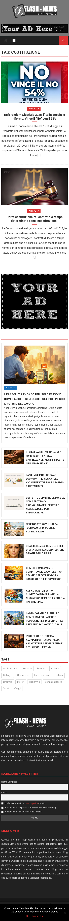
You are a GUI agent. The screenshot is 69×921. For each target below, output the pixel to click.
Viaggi (17, 688)
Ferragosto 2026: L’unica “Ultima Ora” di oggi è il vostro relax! (42, 528)
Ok (27, 916)
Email (4, 792)
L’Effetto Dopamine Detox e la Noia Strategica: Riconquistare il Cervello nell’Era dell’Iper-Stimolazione (45, 505)
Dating (6, 675)
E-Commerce (22, 675)
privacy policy (31, 803)
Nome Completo (9, 781)
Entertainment (42, 675)
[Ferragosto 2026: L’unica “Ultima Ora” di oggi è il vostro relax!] (13, 529)
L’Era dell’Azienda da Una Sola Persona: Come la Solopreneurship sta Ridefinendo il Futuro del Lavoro (34, 399)
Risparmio (34, 681)
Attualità (34, 109)
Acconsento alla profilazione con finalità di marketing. (30, 807)
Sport (6, 688)
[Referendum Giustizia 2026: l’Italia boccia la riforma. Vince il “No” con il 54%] (34, 82)
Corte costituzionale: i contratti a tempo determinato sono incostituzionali (35, 219)
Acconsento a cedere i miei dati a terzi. (23, 811)
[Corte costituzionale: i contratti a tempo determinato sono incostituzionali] (34, 186)
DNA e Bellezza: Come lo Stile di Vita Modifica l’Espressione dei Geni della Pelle (45, 550)
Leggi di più (37, 916)
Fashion (59, 675)
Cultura (55, 668)
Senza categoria (53, 681)
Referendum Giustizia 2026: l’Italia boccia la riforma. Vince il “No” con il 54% (34, 116)
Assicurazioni (10, 668)
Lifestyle (7, 681)
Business (10, 388)
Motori (20, 681)
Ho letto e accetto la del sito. (25, 803)
